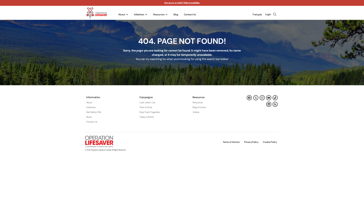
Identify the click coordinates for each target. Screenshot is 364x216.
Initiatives (91, 107)
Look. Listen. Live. (147, 102)
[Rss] (275, 104)
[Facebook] (249, 97)
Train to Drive (145, 107)
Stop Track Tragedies (149, 112)
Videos (196, 112)
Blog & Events (199, 107)
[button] (123, 14)
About (89, 102)
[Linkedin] (268, 104)
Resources (198, 102)
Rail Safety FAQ (93, 112)
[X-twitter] (255, 97)
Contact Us (91, 121)
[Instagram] (262, 97)
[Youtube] (268, 97)
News (89, 116)
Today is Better (146, 116)
